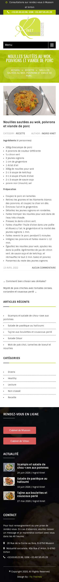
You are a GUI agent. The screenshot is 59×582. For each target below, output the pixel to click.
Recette (29, 70)
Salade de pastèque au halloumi (26, 325)
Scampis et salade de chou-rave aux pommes (33, 466)
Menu (8, 45)
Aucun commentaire (44, 267)
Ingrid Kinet (49, 133)
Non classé (14, 391)
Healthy (12, 378)
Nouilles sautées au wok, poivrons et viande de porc (29, 124)
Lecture (12, 384)
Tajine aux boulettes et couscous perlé (30, 331)
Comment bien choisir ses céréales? (24, 281)
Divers (11, 371)
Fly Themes (36, 576)
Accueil (15, 70)
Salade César (15, 338)
